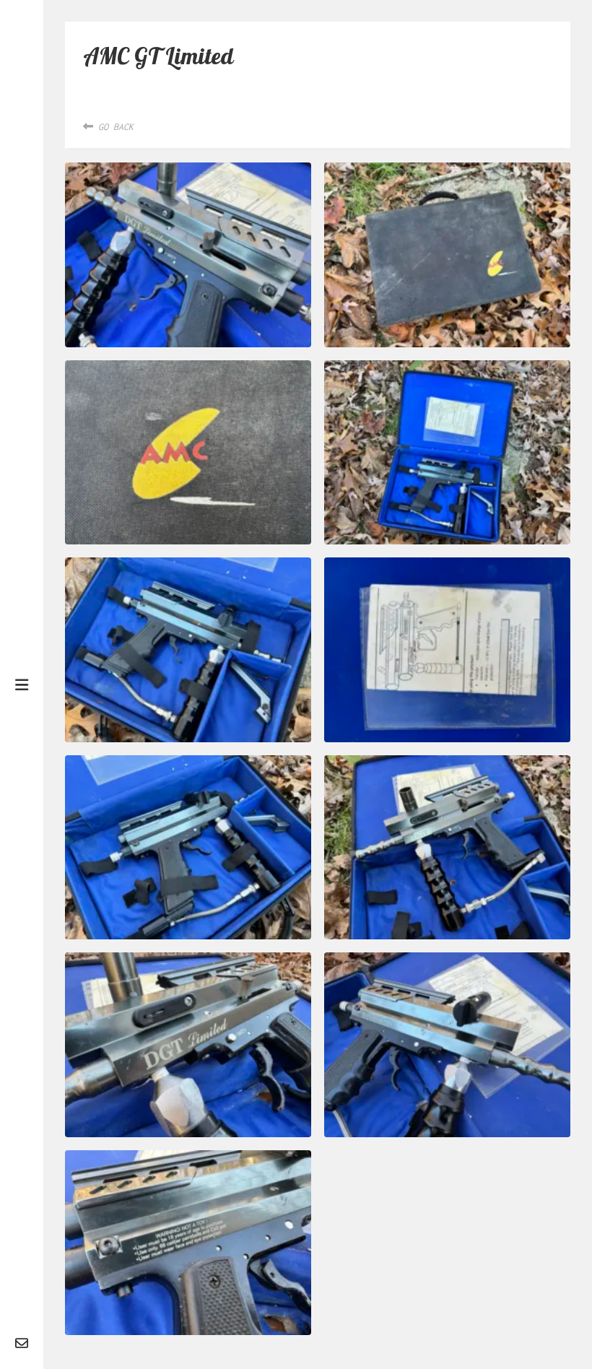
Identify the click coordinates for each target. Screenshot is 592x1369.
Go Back (113, 126)
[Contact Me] (21, 1344)
